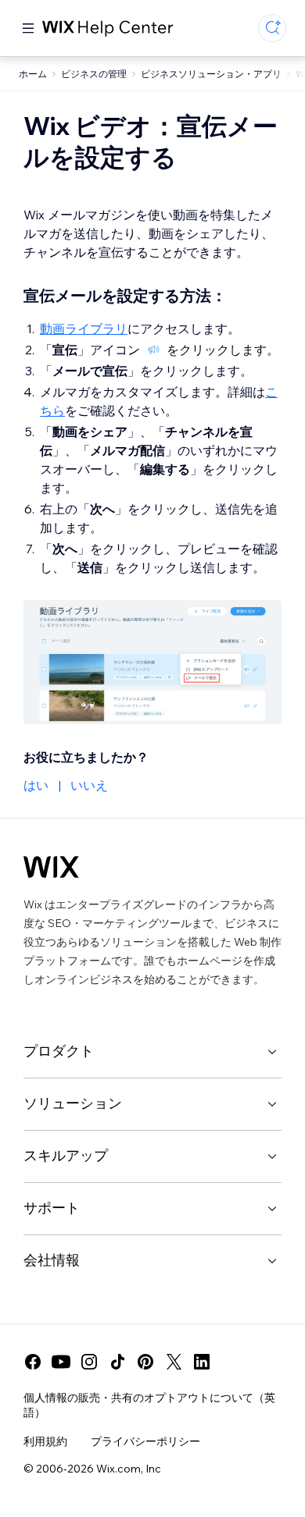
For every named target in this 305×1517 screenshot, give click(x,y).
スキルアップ (65, 1155)
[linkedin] (201, 1362)
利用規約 (45, 1441)
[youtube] (61, 1362)
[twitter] (173, 1362)
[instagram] (89, 1362)
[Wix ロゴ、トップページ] (51, 867)
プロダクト (58, 1051)
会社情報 (51, 1260)
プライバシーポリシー (145, 1441)
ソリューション (72, 1103)
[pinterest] (145, 1362)
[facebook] (32, 1362)
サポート (51, 1208)
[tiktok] (117, 1362)
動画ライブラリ (83, 328)
